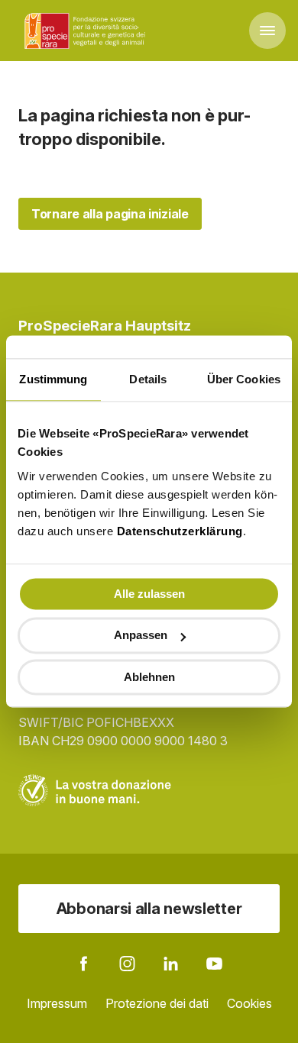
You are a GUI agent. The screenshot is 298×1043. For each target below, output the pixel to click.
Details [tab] (148, 379)
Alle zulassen (149, 593)
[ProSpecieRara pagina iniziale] (87, 30)
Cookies (249, 1003)
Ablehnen (149, 676)
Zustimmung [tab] (53, 379)
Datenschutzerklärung (180, 531)
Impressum (57, 1003)
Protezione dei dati (157, 1003)
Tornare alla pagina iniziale (110, 213)
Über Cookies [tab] (243, 379)
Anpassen (140, 635)
